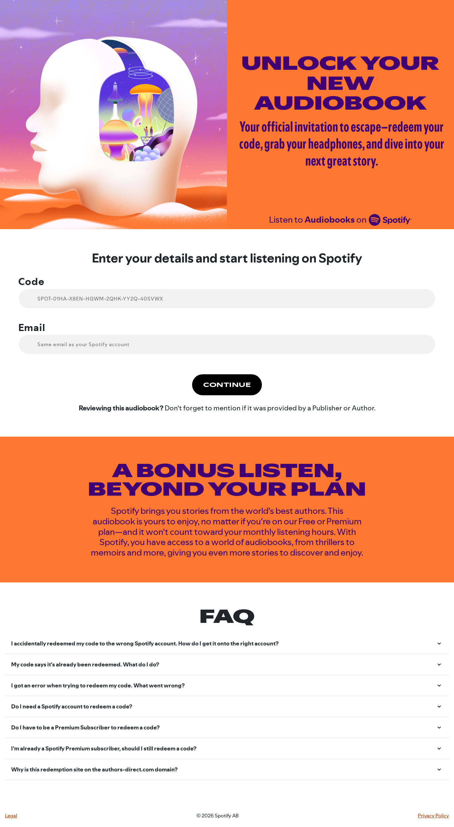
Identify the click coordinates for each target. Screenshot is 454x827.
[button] (227, 643)
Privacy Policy (433, 816)
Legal (11, 816)
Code (31, 282)
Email (31, 328)
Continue (227, 384)
